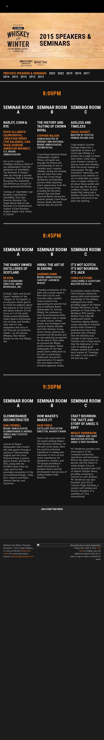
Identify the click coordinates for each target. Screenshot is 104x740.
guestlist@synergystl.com (22, 556)
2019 (69, 73)
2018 (78, 73)
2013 (32, 77)
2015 (15, 77)
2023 (52, 73)
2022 (61, 73)
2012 (41, 77)
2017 (87, 73)
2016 (6, 77)
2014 (24, 77)
